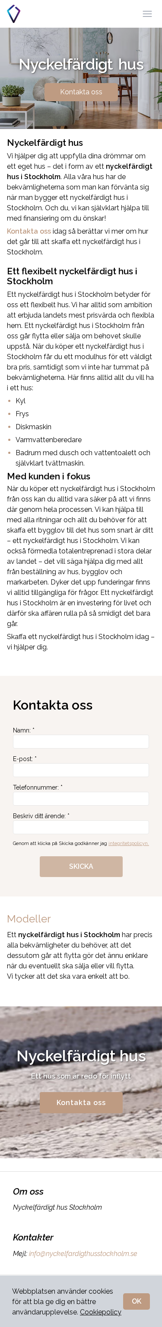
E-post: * (25, 758)
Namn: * (24, 730)
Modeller (29, 919)
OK (136, 1301)
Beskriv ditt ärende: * (41, 816)
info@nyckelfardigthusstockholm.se (83, 1254)
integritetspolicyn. (128, 843)
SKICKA (81, 866)
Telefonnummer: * (38, 787)
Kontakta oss (81, 92)
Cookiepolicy (100, 1312)
